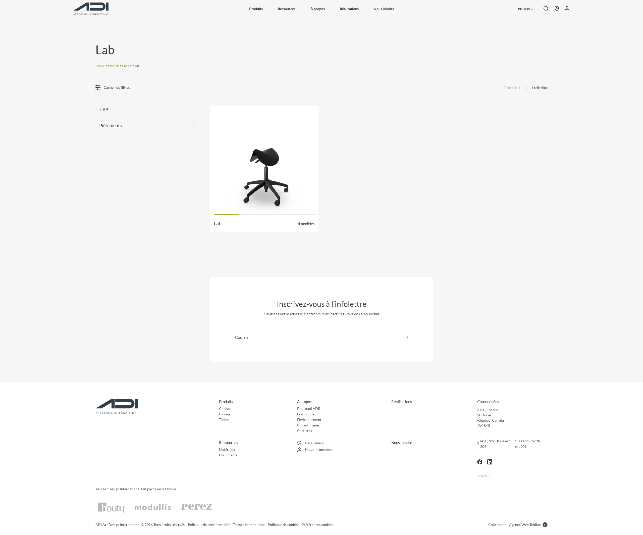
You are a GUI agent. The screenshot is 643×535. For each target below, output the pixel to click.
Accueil (100, 66)
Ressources (286, 9)
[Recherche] (546, 9)
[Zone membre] (567, 9)
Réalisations (349, 9)
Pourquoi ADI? (308, 408)
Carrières (304, 430)
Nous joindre (384, 9)
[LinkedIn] (489, 461)
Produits (256, 9)
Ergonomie (305, 414)
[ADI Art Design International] (91, 9)
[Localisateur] (556, 9)
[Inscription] (406, 337)
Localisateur (314, 443)
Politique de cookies (283, 524)
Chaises (127, 66)
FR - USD (524, 9)
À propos (317, 9)
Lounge (224, 414)
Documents (228, 455)
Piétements (110, 125)
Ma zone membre (318, 449)
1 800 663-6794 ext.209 (527, 444)
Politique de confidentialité (209, 524)
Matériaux (227, 449)
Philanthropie (308, 425)
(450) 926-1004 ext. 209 (495, 444)
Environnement (309, 419)
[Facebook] (479, 461)
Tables (224, 419)
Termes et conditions (249, 524)
